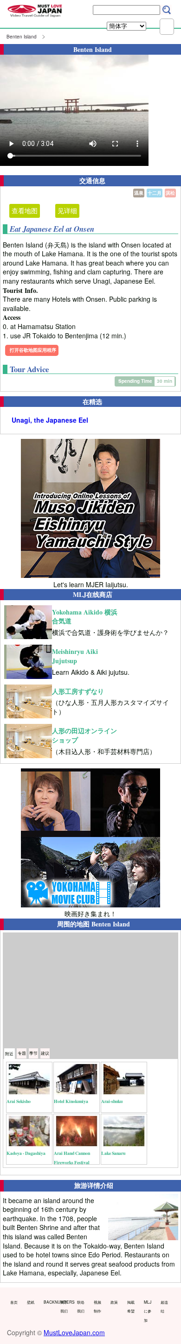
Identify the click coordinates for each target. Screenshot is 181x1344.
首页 (14, 1302)
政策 (114, 1302)
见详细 (67, 210)
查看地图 (25, 210)
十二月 (155, 193)
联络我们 (80, 1306)
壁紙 (30, 1302)
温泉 (138, 193)
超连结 (164, 1306)
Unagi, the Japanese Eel (50, 420)
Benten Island (21, 36)
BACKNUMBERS (50, 1302)
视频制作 (97, 1306)
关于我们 (64, 1306)
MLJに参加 (147, 1311)
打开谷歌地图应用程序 (33, 350)
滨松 (170, 193)
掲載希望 (131, 1306)
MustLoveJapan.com (74, 1332)
